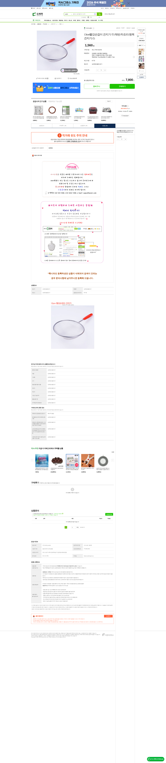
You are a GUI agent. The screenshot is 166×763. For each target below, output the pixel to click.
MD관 (74, 20)
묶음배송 (61, 20)
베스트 (70, 20)
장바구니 (120, 8)
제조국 (33, 391)
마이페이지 (112, 8)
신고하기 (108, 616)
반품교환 (105, 125)
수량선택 (119, 136)
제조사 (33, 292)
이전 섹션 (138, 45)
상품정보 (41, 125)
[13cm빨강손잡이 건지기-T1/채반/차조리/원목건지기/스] (56, 51)
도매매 (33, 8)
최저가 (66, 20)
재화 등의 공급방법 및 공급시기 (38, 413)
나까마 (39, 8)
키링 (91, 17)
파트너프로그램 (42, 78)
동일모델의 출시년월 (36, 384)
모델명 (74, 289)
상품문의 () (83, 125)
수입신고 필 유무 (35, 395)
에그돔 (51, 8)
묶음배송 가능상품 (55, 101)
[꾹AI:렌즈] (95, 14)
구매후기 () (62, 125)
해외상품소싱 (47, 20)
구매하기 (122, 86)
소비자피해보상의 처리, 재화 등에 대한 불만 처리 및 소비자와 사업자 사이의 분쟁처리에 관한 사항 (39, 431)
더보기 (109, 101)
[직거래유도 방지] (72, 137)
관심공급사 (126, 115)
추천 (100, 20)
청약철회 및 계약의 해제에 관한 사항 (38, 418)
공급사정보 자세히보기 (128, 106)
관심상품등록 (73, 78)
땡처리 (78, 20)
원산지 (33, 289)
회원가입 (107, 8)
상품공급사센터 (126, 8)
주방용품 (45, 24)
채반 (60, 24)
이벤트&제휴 (93, 20)
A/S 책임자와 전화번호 (37, 402)
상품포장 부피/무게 (77, 292)
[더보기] (142, 45)
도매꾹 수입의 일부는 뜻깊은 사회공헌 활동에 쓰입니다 (109, 90)
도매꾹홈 (33, 24)
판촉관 (87, 20)
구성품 (33, 377)
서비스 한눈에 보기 (110, 14)
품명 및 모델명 (35, 370)
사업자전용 (55, 20)
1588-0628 (141, 40)
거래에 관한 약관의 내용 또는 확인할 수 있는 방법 (38, 437)
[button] (112, 460)
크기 (33, 381)
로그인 (102, 8)
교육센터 (45, 8)
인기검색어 (83, 17)
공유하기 (142, 77)
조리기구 (53, 24)
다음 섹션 (145, 45)
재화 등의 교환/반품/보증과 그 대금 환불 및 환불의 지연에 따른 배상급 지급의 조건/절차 (39, 424)
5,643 (133, 28)
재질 (33, 373)
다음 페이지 (143, 71)
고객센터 (132, 8)
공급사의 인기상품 (39, 101)
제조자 (33, 388)
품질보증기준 (35, 399)
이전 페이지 (142, 71)
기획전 (83, 20)
